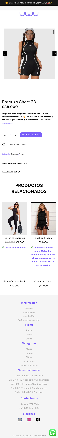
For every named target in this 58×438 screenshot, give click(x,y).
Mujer (21, 154)
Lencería (14, 154)
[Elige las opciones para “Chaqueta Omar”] (43, 266)
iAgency (42, 436)
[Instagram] (29, 419)
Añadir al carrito (31, 135)
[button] (15, 222)
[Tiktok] (38, 419)
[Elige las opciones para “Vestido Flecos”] (43, 222)
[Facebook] (20, 419)
